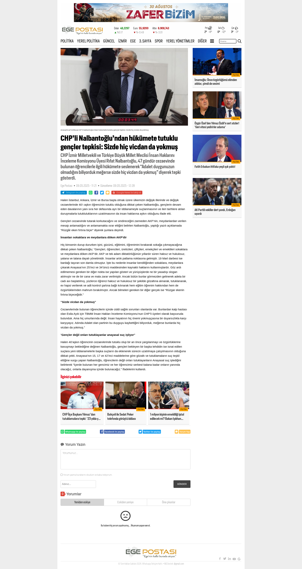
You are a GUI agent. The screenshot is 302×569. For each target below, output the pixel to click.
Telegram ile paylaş (76, 192)
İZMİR (122, 41)
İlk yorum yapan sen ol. (140, 525)
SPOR (159, 41)
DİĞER (202, 41)
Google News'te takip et (128, 192)
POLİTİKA (67, 41)
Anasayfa (64, 130)
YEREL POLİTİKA (88, 41)
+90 (165, 563)
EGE (133, 41)
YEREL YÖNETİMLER (180, 41)
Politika (73, 130)
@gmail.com (179, 563)
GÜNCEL (109, 41)
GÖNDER (182, 484)
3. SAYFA (145, 41)
